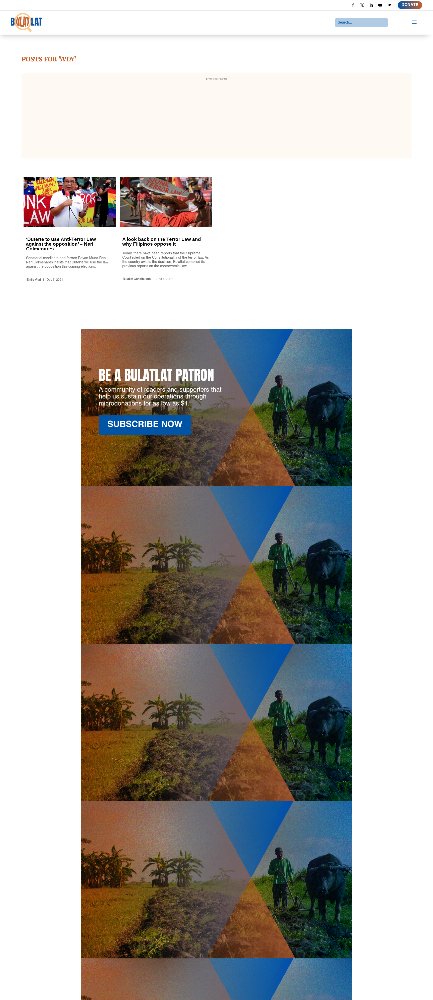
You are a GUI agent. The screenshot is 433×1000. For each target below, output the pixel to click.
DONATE (409, 5)
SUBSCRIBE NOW (144, 424)
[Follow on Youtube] (380, 5)
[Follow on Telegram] (389, 5)
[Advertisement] (216, 119)
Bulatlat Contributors (137, 279)
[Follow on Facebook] (353, 5)
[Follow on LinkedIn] (371, 5)
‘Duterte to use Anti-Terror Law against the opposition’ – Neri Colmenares (70, 230)
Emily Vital (34, 279)
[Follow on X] (362, 5)
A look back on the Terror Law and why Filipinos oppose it (166, 230)
